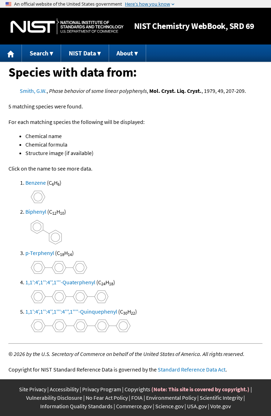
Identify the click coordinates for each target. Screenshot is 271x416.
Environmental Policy (171, 397)
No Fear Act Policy (107, 397)
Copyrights (137, 389)
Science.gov (169, 406)
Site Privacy (32, 389)
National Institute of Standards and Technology (67, 26)
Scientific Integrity (221, 397)
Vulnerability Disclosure (54, 397)
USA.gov (197, 406)
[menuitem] (11, 53)
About (124, 53)
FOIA (137, 397)
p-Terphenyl (39, 252)
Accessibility (64, 389)
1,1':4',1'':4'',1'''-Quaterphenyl (60, 282)
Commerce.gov (134, 406)
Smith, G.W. (33, 90)
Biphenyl (35, 211)
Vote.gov (220, 406)
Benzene (35, 182)
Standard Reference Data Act (191, 369)
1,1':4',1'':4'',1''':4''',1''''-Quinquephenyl (71, 311)
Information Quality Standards (76, 406)
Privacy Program (101, 389)
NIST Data (82, 53)
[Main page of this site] (11, 53)
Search (39, 53)
